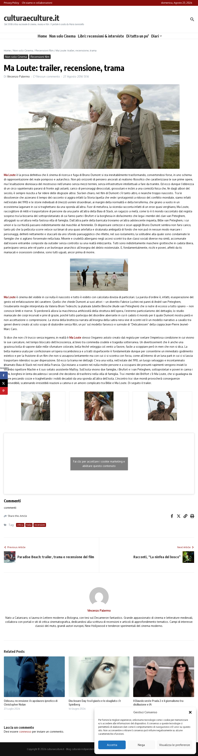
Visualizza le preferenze (174, 745)
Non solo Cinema (62, 36)
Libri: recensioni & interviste (101, 36)
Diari (155, 36)
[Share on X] (4, 383)
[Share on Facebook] (4, 375)
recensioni (39, 524)
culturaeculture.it (31, 18)
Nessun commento (48, 76)
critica (20, 524)
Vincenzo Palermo (18, 76)
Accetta (112, 745)
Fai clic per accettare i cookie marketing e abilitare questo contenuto (99, 464)
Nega (141, 745)
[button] (190, 712)
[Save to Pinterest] (4, 391)
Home (42, 36)
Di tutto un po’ (137, 36)
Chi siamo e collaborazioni (37, 2)
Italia (29, 524)
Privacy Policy (11, 2)
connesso (25, 731)
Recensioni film (44, 50)
